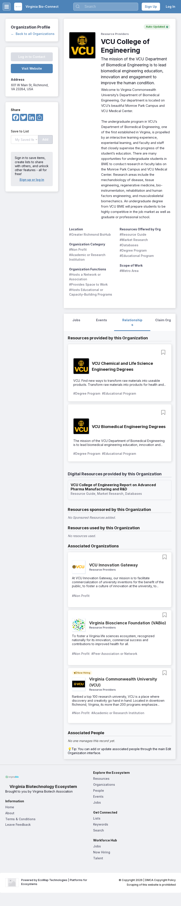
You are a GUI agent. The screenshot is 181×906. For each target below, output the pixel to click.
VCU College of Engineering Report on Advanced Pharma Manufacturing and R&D (114, 487)
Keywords (100, 824)
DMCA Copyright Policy (160, 880)
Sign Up (151, 6)
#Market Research (134, 240)
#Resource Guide (133, 234)
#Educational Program (137, 256)
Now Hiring (101, 852)
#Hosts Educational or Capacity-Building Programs (90, 292)
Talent (98, 858)
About (9, 813)
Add (45, 139)
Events (98, 796)
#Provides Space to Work (88, 284)
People (98, 790)
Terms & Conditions (20, 819)
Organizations (104, 784)
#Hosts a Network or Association (85, 277)
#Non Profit (78, 249)
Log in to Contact (31, 57)
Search (98, 830)
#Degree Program (133, 250)
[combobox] (105, 7)
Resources (101, 778)
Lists (96, 818)
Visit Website (32, 68)
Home (9, 807)
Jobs (97, 802)
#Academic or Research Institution (87, 257)
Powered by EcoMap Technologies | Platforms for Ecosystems (54, 882)
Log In (170, 6)
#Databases (129, 245)
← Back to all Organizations (33, 34)
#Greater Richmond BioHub (90, 234)
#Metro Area (129, 271)
